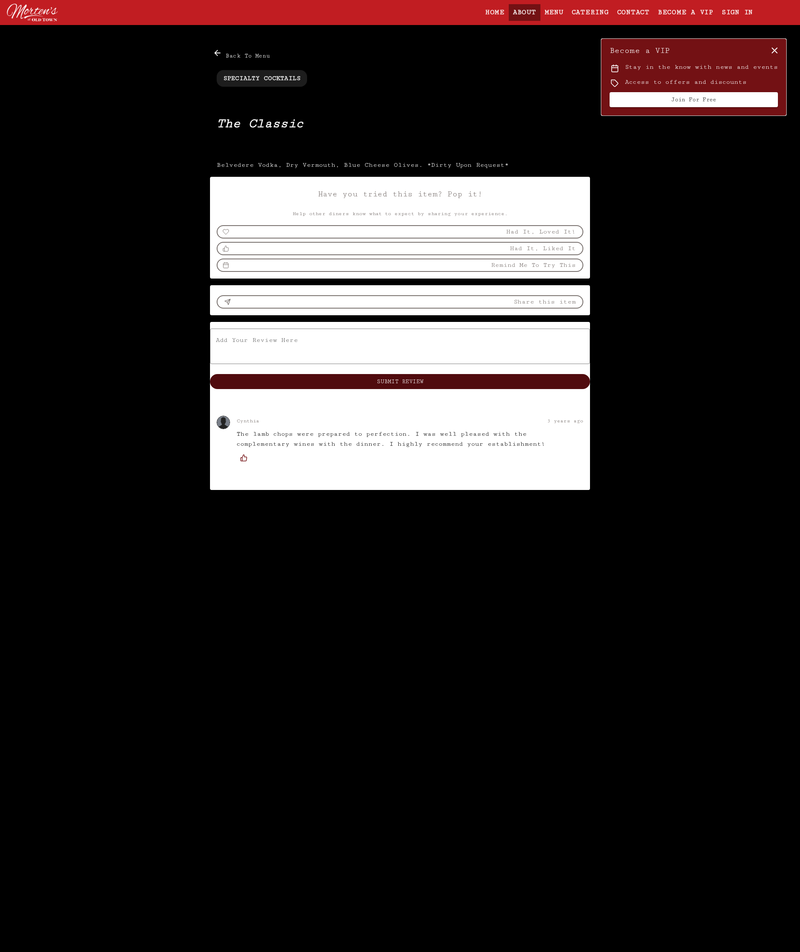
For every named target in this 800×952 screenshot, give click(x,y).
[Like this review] (246, 457)
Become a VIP (685, 12)
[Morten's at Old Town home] (44, 12)
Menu (554, 12)
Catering (590, 12)
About (524, 12)
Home (495, 12)
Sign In (737, 12)
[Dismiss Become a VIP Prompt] (774, 50)
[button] (242, 54)
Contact (633, 12)
